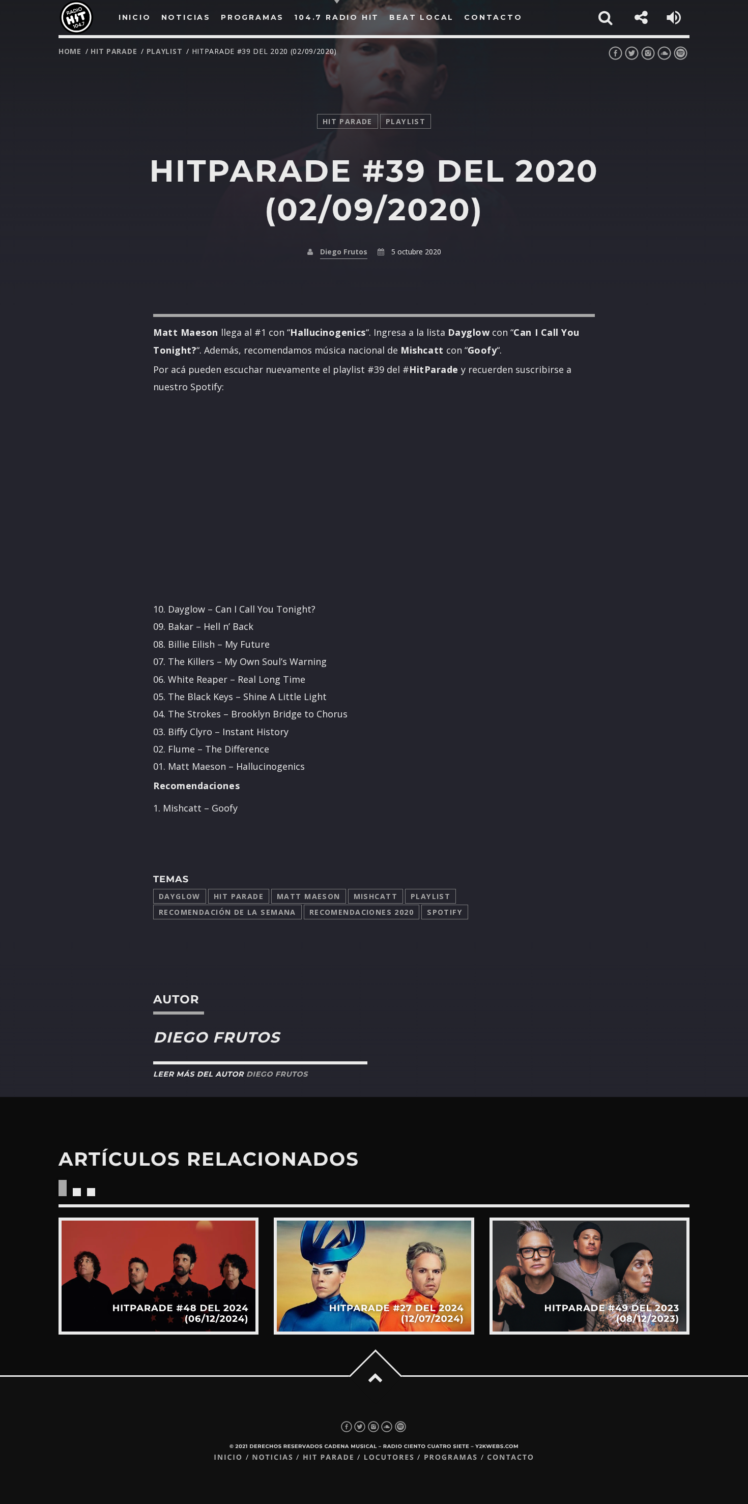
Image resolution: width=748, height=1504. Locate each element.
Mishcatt (375, 896)
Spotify (445, 912)
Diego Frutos (343, 251)
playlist (165, 51)
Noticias (272, 1457)
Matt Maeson (308, 896)
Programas (451, 1457)
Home (70, 51)
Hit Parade (114, 51)
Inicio (228, 1457)
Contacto (510, 1457)
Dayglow (179, 896)
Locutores (389, 1457)
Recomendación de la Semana (227, 912)
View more (158, 1276)
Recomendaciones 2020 (361, 912)
